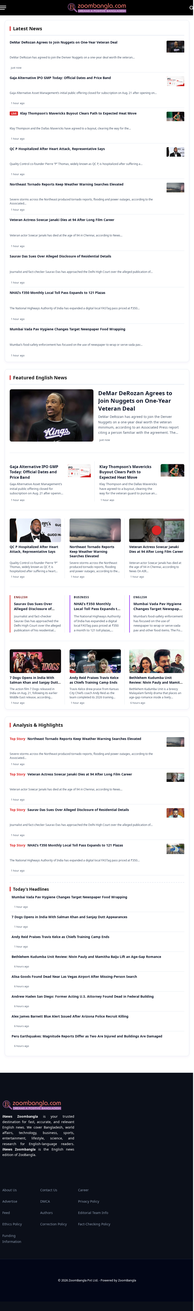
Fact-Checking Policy (94, 1224)
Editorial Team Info (93, 1212)
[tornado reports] (175, 191)
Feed (6, 1212)
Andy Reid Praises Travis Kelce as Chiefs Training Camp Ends (94, 680)
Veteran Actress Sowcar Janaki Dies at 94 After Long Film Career (62, 219)
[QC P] (175, 155)
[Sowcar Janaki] (175, 780)
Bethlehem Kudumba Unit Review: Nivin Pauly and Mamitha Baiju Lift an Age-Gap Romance (156, 682)
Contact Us (48, 1190)
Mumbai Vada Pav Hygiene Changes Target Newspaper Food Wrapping (67, 329)
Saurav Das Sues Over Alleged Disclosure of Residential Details (60, 256)
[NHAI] (175, 852)
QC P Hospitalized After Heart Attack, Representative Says (57, 148)
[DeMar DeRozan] (175, 51)
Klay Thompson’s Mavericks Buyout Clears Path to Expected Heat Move (78, 113)
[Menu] (3, 7)
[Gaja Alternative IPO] (175, 85)
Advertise (9, 1201)
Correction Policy (53, 1224)
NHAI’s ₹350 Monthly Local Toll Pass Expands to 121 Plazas (57, 292)
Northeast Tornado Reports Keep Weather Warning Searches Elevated (66, 184)
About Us (9, 1190)
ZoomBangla (127, 1280)
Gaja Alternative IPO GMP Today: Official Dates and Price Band (60, 77)
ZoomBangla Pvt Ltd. (84, 1280)
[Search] (191, 7)
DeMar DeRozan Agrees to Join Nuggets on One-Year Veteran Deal (63, 42)
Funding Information (11, 1238)
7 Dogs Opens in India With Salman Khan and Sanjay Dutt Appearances (34, 682)
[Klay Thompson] (175, 120)
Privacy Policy (88, 1201)
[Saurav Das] (175, 816)
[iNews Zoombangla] (97, 7)
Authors (46, 1212)
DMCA (45, 1201)
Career (83, 1190)
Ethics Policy (12, 1224)
